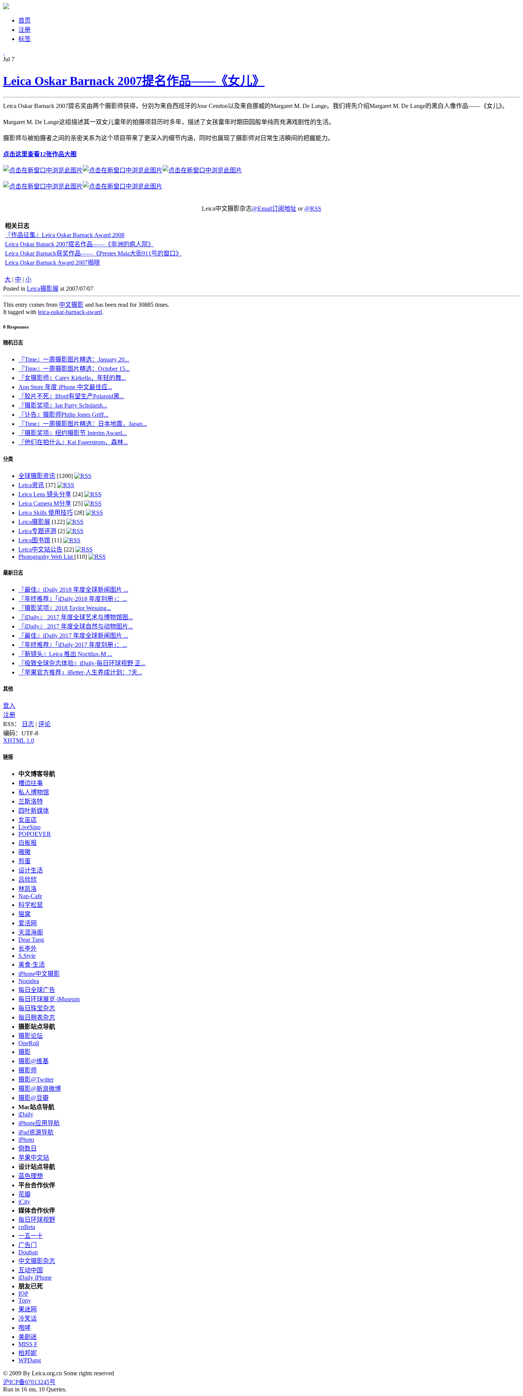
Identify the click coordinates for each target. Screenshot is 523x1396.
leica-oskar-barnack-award (70, 312)
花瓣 (24, 1194)
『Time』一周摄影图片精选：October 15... (74, 368)
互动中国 (30, 1270)
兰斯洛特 (30, 801)
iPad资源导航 (36, 1132)
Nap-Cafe (30, 896)
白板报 (27, 843)
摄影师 (27, 1070)
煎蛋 (24, 861)
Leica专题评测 (37, 531)
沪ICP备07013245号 (29, 1382)
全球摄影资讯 (36, 476)
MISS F (28, 1344)
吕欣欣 (27, 879)
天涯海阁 (30, 932)
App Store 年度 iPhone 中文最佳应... (65, 387)
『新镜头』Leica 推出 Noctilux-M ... (65, 654)
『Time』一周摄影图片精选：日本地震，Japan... (82, 424)
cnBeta (26, 1227)
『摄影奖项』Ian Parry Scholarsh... (62, 405)
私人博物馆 (33, 792)
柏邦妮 (27, 1353)
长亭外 (27, 948)
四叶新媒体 (33, 810)
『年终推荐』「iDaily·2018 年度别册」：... (72, 599)
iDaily (25, 1114)
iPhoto (26, 1139)
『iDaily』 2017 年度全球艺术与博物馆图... (75, 617)
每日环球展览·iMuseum (49, 999)
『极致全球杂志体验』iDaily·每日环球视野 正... (81, 663)
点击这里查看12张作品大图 (40, 154)
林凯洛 (27, 888)
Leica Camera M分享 (44, 503)
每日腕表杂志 (36, 1017)
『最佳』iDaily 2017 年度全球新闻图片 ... (73, 635)
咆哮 (24, 1327)
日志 (28, 724)
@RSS (312, 208)
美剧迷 (27, 1337)
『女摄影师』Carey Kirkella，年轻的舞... (72, 378)
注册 (9, 715)
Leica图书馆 (34, 540)
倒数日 (27, 1148)
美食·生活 (31, 964)
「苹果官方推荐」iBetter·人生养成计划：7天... (80, 672)
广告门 (27, 1245)
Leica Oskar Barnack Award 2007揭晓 (52, 262)
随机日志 (13, 342)
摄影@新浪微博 (39, 1088)
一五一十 (30, 1235)
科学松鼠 (30, 905)
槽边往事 (30, 783)
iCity (24, 1201)
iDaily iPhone (35, 1277)
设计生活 (30, 870)
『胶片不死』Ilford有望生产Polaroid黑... (71, 396)
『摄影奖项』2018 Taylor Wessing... (64, 608)
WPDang (29, 1360)
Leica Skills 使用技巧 (45, 512)
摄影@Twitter (36, 1079)
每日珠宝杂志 (36, 1008)
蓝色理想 (30, 1176)
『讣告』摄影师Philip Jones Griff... (63, 414)
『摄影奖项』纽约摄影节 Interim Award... (72, 433)
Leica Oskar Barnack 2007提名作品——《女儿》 (134, 81)
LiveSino (29, 827)
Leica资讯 (31, 485)
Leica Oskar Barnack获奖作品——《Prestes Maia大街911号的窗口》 (93, 253)
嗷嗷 (24, 852)
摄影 (24, 1052)
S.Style (27, 955)
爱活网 (27, 923)
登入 (9, 705)
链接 (8, 757)
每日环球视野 (36, 1219)
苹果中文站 (33, 1157)
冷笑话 (27, 1318)
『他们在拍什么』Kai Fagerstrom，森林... (73, 442)
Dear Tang (31, 939)
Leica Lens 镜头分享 (44, 494)
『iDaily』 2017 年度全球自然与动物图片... (75, 626)
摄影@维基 (33, 1061)
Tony (24, 1300)
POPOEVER (34, 834)
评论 (44, 724)
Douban (28, 1252)
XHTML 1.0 (18, 740)
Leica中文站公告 (40, 549)
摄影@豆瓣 (33, 1098)
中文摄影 (71, 304)
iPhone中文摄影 (39, 973)
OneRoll (28, 1043)
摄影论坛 (30, 1036)
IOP (23, 1293)
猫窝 (24, 914)
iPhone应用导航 (39, 1123)
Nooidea (28, 981)
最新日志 (13, 573)
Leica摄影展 (43, 288)
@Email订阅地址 (274, 208)
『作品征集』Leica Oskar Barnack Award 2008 (64, 235)
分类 (8, 459)
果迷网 (27, 1309)
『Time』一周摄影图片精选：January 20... (73, 359)
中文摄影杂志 (36, 1261)
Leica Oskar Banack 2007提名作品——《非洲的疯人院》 (79, 244)
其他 (8, 689)
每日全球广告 (36, 990)
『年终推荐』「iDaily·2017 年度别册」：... (72, 645)
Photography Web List (46, 556)
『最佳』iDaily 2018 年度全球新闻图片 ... (73, 589)
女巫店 (27, 820)
